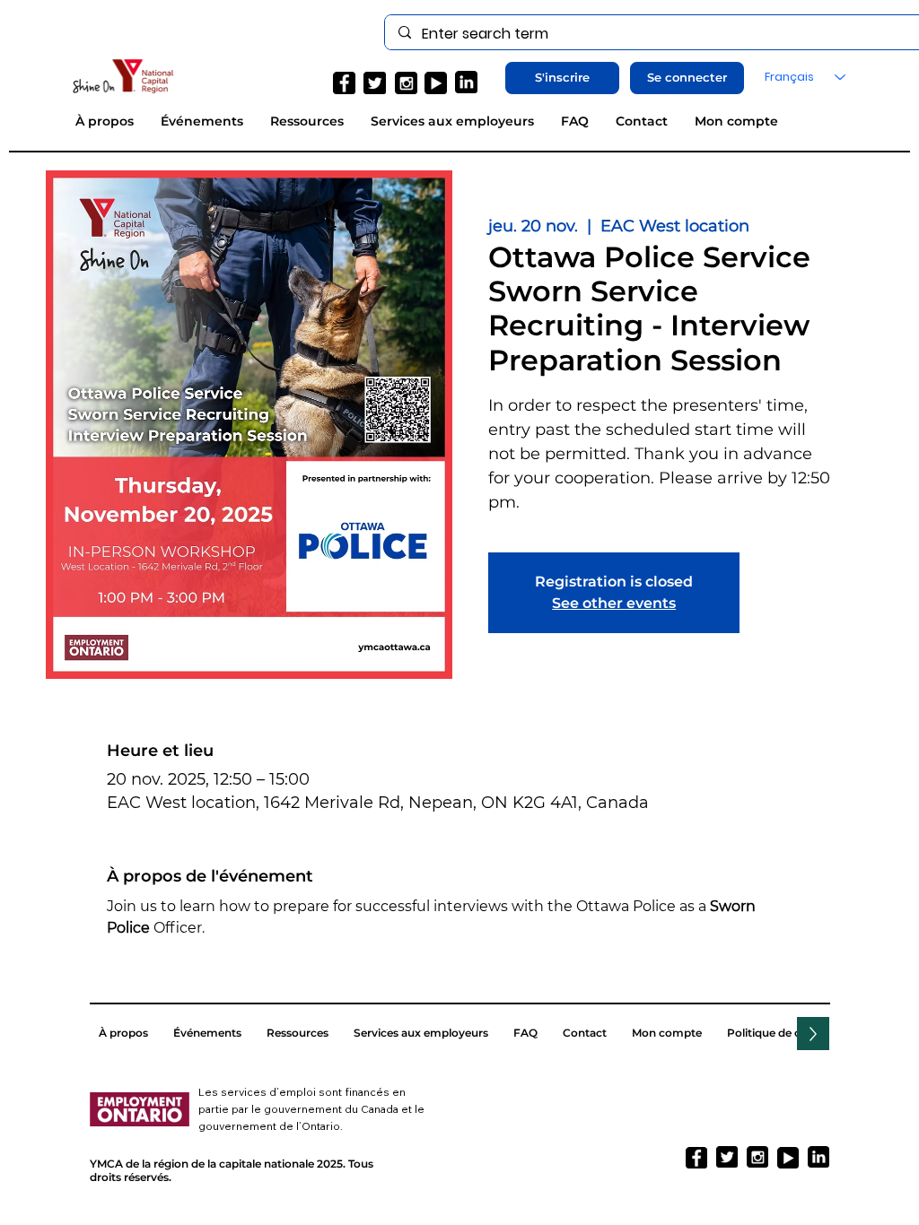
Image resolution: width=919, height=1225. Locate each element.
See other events (614, 603)
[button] (562, 78)
